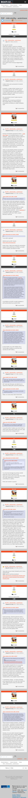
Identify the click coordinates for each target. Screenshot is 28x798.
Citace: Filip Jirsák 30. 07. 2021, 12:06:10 (11, 275)
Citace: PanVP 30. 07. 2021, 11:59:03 (10, 196)
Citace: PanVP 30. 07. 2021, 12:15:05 (10, 377)
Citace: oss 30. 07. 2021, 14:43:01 (9, 509)
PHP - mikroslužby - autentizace (13, 40)
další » (26, 10)
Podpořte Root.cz (16, 797)
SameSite (22, 210)
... (8, 13)
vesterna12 (14, 23)
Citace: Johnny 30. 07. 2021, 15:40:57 (10, 656)
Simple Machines (19, 776)
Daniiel (12, 777)
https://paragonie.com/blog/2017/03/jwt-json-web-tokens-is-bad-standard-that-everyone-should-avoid (14, 577)
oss (14, 310)
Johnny (14, 551)
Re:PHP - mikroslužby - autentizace (13, 79)
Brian (21, 777)
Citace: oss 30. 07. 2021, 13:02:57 (9, 422)
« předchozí (22, 10)
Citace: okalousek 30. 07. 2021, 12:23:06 (11, 388)
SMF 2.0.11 (7, 776)
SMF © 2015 (12, 776)
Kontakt (14, 794)
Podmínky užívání (16, 796)
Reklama (18, 794)
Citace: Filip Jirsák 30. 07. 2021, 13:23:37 (11, 457)
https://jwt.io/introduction (9, 242)
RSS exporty (23, 797)
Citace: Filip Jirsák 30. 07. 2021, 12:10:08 (11, 234)
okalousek (14, 256)
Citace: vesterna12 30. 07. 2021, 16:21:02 (11, 711)
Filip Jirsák (14, 113)
